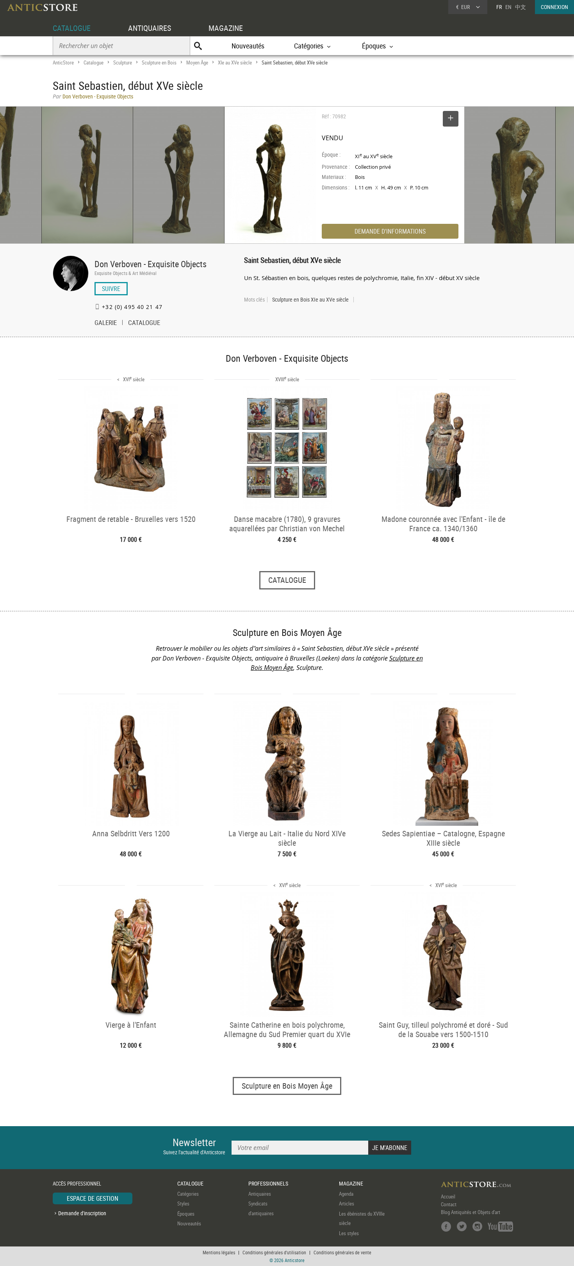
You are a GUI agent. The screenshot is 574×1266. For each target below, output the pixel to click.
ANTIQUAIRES (149, 28)
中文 (520, 7)
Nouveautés (248, 45)
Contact (448, 1204)
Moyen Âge (197, 62)
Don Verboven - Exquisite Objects (150, 264)
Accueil (448, 1196)
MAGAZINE (226, 28)
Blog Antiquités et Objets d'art (470, 1212)
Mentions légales (219, 1252)
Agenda (346, 1193)
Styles (183, 1203)
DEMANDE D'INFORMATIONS (390, 231)
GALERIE (105, 323)
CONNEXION (554, 7)
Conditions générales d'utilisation (274, 1252)
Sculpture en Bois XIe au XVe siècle (310, 299)
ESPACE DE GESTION (92, 1198)
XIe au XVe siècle (235, 62)
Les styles (349, 1233)
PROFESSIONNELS (268, 1183)
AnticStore (63, 62)
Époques (185, 1213)
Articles (346, 1203)
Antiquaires (259, 1193)
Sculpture (122, 62)
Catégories (188, 1193)
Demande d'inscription (82, 1213)
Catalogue (93, 62)
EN (508, 7)
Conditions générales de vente (342, 1252)
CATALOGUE (72, 28)
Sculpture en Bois (159, 62)
